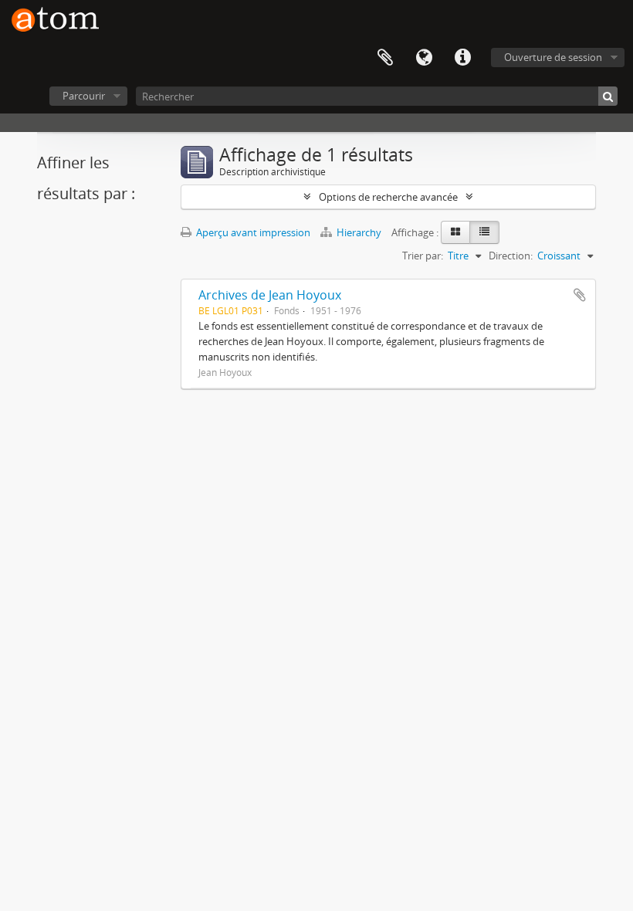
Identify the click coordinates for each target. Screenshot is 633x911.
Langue (424, 58)
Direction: (511, 255)
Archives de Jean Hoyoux (269, 294)
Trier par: (422, 255)
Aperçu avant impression (252, 232)
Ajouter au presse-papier (579, 295)
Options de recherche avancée (388, 197)
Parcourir (84, 96)
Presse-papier (385, 58)
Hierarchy (359, 232)
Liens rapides (462, 58)
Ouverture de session (553, 57)
